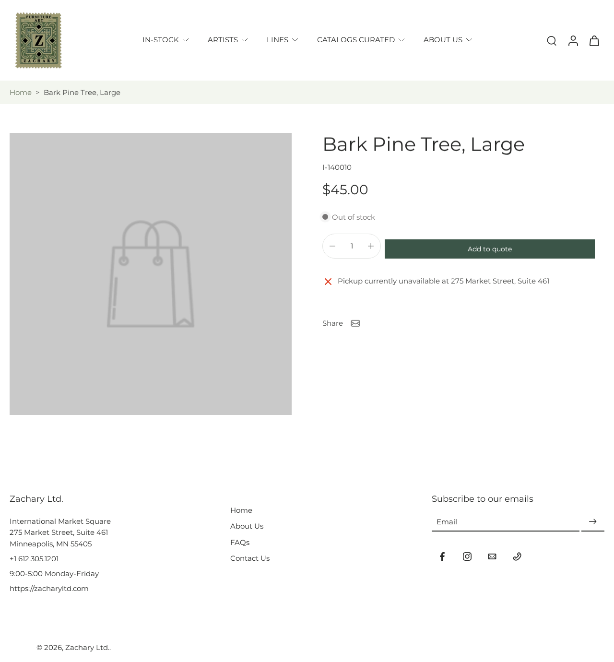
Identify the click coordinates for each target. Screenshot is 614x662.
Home (21, 92)
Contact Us (250, 558)
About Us (246, 526)
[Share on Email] (355, 323)
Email (447, 521)
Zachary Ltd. (87, 647)
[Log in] (572, 40)
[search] (551, 40)
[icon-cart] (593, 40)
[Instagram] (467, 556)
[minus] (332, 246)
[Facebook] (442, 556)
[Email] (492, 556)
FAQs (239, 542)
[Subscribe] (592, 522)
